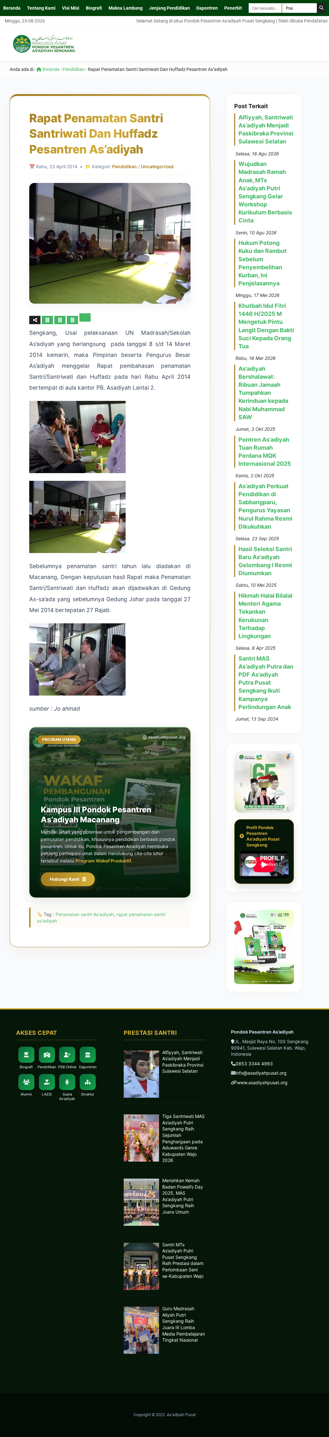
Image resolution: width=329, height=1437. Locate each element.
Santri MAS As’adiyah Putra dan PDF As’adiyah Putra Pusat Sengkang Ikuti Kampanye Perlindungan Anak (265, 682)
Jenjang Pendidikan (169, 8)
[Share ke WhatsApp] (73, 320)
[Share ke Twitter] (60, 320)
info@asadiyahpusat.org (261, 1073)
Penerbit (233, 8)
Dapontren (207, 8)
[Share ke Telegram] (85, 320)
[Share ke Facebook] (48, 320)
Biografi (94, 8)
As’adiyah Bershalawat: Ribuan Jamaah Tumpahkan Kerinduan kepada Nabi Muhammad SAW (263, 392)
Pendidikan (74, 69)
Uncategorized (157, 166)
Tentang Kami (41, 8)
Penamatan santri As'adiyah (85, 914)
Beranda (12, 8)
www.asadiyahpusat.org (262, 1082)
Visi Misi (70, 8)
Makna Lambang (126, 8)
